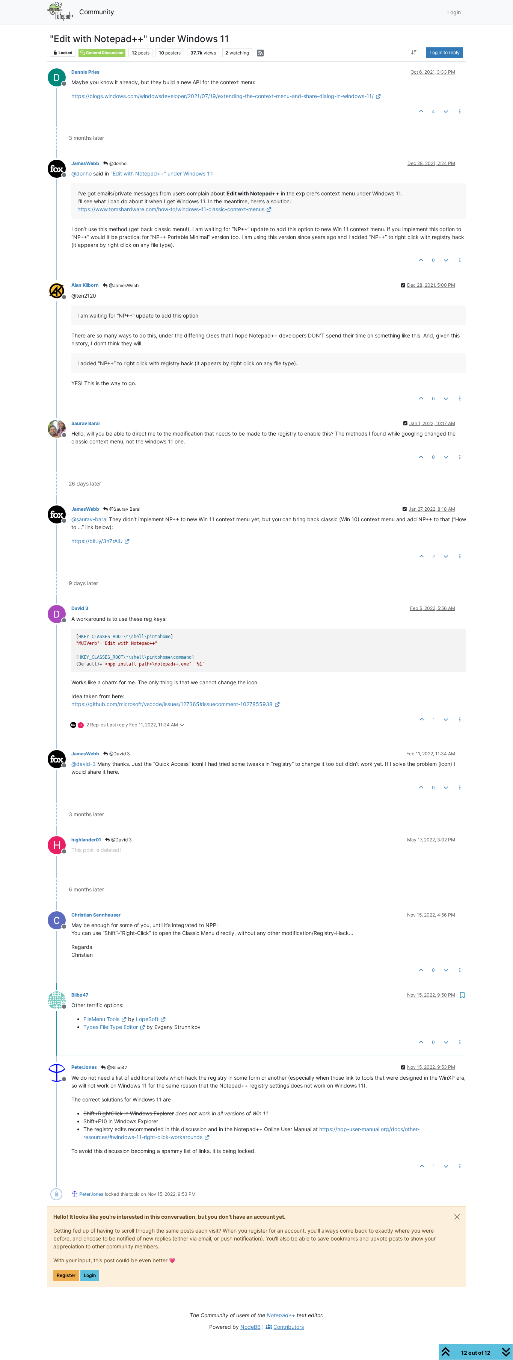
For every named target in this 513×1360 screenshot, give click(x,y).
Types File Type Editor (110, 1027)
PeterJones (84, 1067)
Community (96, 12)
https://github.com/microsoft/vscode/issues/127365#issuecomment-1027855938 (172, 704)
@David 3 (119, 753)
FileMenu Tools (101, 1019)
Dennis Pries (85, 72)
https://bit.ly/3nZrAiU (96, 541)
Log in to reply (445, 52)
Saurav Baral (85, 423)
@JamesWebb (123, 285)
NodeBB (250, 1327)
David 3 (79, 608)
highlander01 (86, 840)
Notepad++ (281, 1315)
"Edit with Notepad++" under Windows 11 (161, 173)
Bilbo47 (79, 995)
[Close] (457, 1217)
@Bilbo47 (116, 1067)
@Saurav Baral (124, 509)
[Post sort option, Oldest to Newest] (414, 52)
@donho (117, 163)
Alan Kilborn (85, 285)
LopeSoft (147, 1019)
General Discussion (104, 52)
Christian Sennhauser (96, 915)
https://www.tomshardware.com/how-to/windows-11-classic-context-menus (170, 209)
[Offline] (59, 77)
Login (90, 1275)
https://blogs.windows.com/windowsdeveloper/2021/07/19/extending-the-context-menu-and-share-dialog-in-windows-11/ (222, 96)
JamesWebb (85, 163)
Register (66, 1275)
